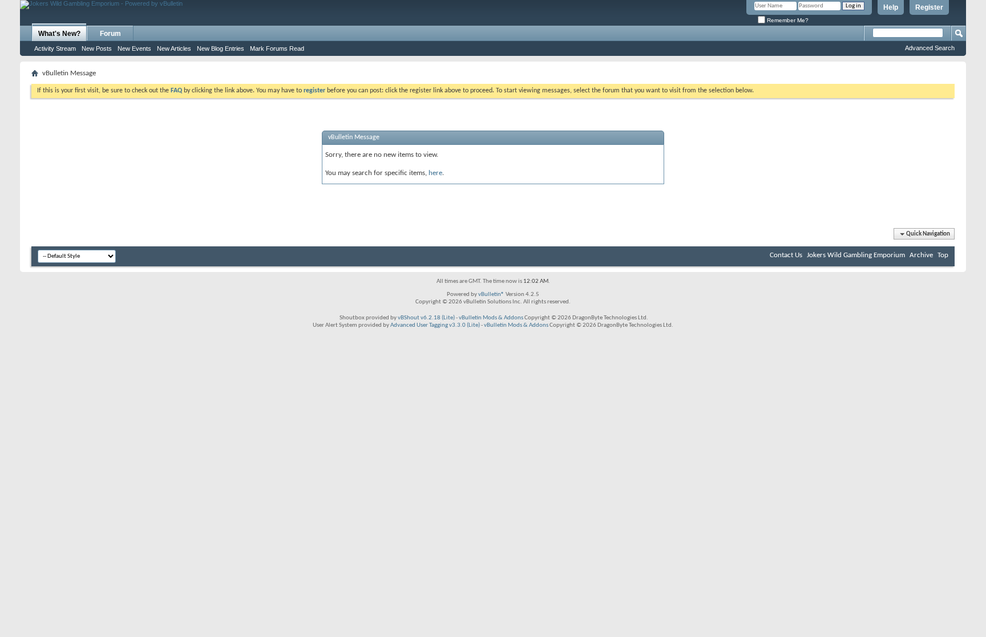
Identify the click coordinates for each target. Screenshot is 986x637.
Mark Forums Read (277, 48)
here (435, 173)
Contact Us (786, 255)
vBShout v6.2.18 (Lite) (426, 318)
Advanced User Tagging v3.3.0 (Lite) (435, 325)
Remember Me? (787, 20)
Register (929, 7)
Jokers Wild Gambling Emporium (856, 255)
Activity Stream (55, 48)
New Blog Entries (220, 48)
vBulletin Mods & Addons (491, 318)
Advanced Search (930, 47)
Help (890, 7)
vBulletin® (491, 294)
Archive (921, 255)
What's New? (59, 34)
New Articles (174, 48)
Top (942, 255)
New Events (134, 48)
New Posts (97, 48)
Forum (110, 34)
